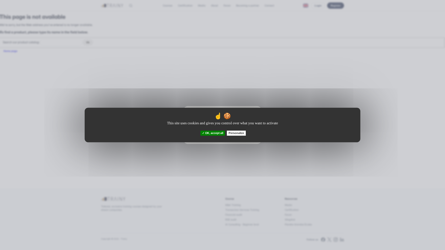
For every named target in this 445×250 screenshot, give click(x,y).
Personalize (236, 133)
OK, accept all (213, 133)
